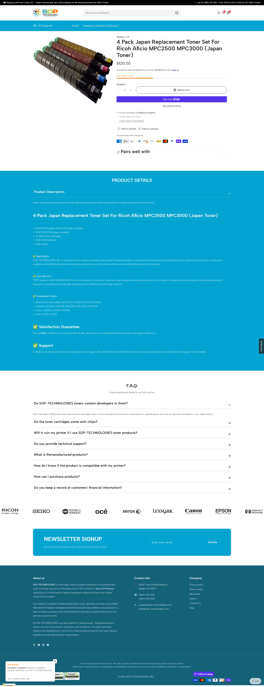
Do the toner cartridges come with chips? (65, 422)
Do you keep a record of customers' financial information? (78, 488)
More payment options (172, 106)
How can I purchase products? (57, 477)
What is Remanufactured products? (61, 455)
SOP (127, 37)
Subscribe (212, 542)
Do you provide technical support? (60, 444)
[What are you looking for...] (176, 13)
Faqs (192, 608)
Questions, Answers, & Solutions (100, 25)
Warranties (195, 594)
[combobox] (132, 12)
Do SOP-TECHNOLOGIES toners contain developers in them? (81, 403)
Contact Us (195, 603)
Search (193, 598)
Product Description (49, 192)
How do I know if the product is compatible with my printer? (80, 466)
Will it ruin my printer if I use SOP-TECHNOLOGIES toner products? (85, 433)
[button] (172, 152)
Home (75, 25)
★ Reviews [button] (261, 346)
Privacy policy (197, 584)
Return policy (196, 589)
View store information (131, 120)
